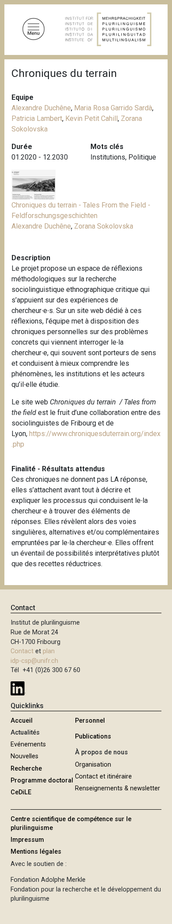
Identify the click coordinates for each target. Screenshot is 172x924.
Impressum (27, 840)
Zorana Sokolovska (103, 226)
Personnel (90, 720)
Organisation (93, 764)
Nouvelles (24, 756)
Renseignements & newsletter (117, 788)
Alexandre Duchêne (41, 108)
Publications (93, 736)
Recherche (26, 768)
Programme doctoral (42, 780)
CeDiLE (21, 792)
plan (49, 651)
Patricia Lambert (36, 118)
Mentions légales (36, 851)
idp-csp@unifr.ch (34, 661)
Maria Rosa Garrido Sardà (113, 108)
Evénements (28, 744)
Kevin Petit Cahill (91, 118)
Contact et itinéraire (103, 776)
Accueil (22, 720)
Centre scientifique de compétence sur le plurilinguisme (71, 823)
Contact (22, 651)
